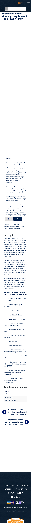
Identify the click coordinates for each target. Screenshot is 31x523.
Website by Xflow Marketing (15, 511)
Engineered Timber (17, 226)
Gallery (8, 489)
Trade (24, 485)
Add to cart (18, 219)
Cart (20, 493)
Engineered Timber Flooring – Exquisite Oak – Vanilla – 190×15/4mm (13, 422)
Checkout (15, 497)
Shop (11, 493)
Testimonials (10, 485)
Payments (21, 489)
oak (18, 228)
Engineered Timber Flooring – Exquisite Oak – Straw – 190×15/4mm (17, 412)
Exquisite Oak (12, 228)
